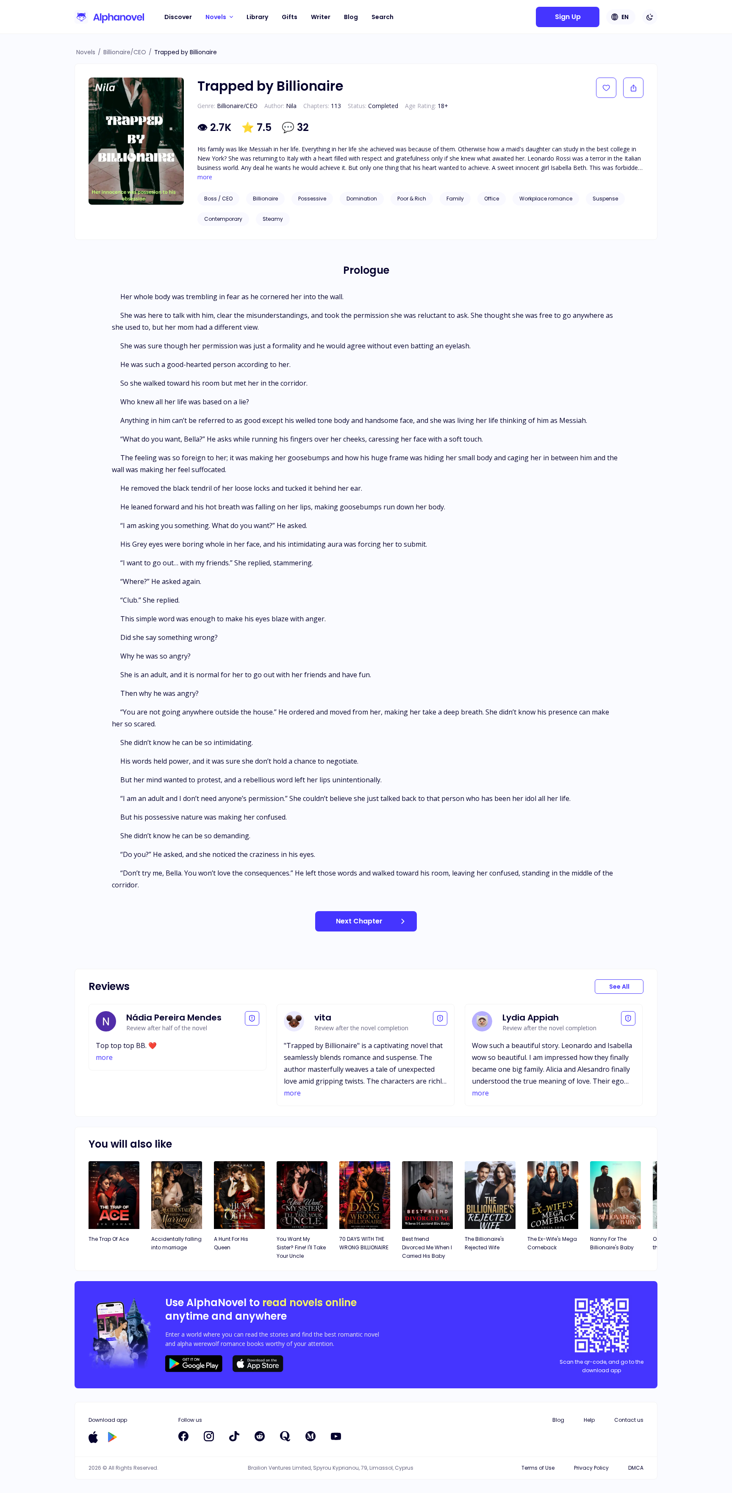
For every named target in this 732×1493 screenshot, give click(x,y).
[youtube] (336, 1436)
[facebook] (183, 1436)
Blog (351, 17)
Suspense (605, 198)
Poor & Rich (411, 198)
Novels (85, 52)
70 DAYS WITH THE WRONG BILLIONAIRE (363, 1243)
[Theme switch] (649, 17)
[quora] (285, 1436)
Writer (320, 17)
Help (589, 1419)
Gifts (289, 17)
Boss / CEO (218, 198)
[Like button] (606, 88)
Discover (178, 17)
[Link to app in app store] (93, 1437)
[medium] (310, 1436)
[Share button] (633, 88)
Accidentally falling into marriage (176, 1243)
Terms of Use (538, 1467)
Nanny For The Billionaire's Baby (612, 1243)
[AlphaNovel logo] (109, 17)
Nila (291, 106)
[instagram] (209, 1436)
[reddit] (260, 1436)
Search (383, 17)
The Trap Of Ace (109, 1239)
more (204, 177)
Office (491, 198)
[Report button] (252, 1018)
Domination (362, 198)
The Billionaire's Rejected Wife (484, 1243)
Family (455, 198)
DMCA (635, 1467)
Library (257, 17)
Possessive (312, 198)
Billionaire (265, 198)
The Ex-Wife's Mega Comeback (552, 1243)
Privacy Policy (591, 1467)
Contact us (628, 1419)
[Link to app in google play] (112, 1437)
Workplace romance (545, 198)
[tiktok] (234, 1436)
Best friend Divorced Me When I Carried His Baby (427, 1247)
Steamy (273, 218)
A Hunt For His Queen (231, 1243)
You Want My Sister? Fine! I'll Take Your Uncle (301, 1247)
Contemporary (223, 218)
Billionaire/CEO (124, 52)
